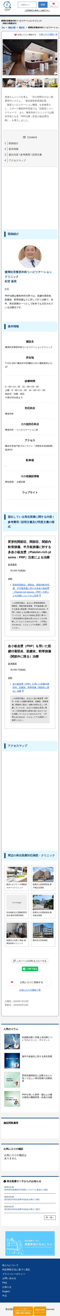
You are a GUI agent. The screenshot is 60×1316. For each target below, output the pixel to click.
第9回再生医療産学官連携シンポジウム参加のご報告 (26, 1190)
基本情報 (13, 149)
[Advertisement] (27, 197)
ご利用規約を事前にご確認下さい (37, 10)
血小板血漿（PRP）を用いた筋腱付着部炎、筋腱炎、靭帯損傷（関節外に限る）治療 (31, 687)
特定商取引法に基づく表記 (16, 1269)
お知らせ (7, 1287)
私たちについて (10, 1265)
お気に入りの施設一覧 (48, 34)
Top (3, 27)
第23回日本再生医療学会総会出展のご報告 (22, 1199)
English (6, 1291)
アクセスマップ (17, 160)
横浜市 (22, 27)
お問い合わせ (9, 1278)
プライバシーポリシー (13, 1274)
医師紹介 (13, 143)
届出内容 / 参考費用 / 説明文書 (25, 154)
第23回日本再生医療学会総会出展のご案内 (22, 1209)
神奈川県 (12, 27)
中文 (4, 1295)
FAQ (4, 1282)
